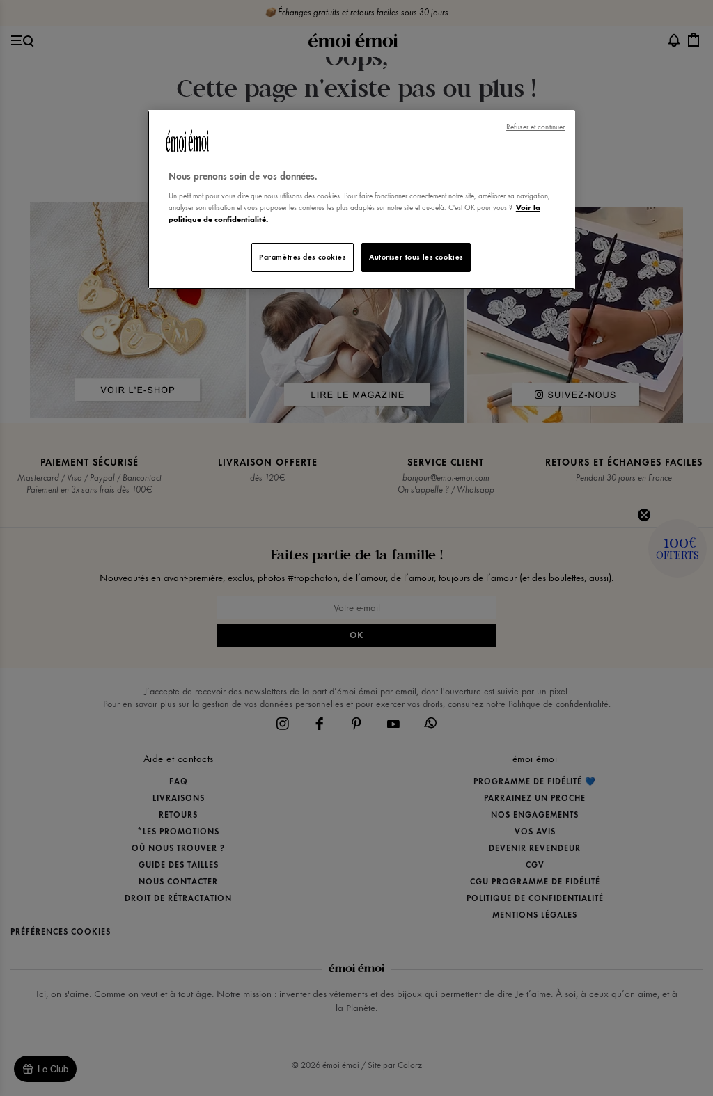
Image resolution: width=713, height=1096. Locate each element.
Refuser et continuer (535, 127)
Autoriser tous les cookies (416, 257)
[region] (361, 200)
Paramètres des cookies (302, 257)
